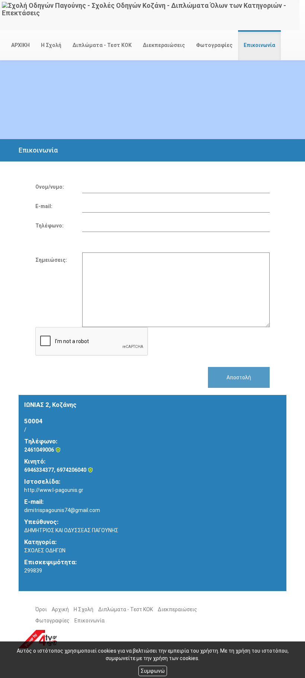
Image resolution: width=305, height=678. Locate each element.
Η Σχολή (51, 45)
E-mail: (43, 206)
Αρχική (60, 609)
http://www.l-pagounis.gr (53, 490)
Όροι (41, 609)
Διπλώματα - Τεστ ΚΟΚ (102, 45)
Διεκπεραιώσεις (164, 45)
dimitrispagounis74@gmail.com (62, 510)
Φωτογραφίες (214, 45)
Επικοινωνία (259, 45)
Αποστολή (239, 377)
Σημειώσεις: (51, 260)
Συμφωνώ (153, 671)
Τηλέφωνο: (49, 226)
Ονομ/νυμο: (49, 187)
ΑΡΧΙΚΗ (20, 45)
